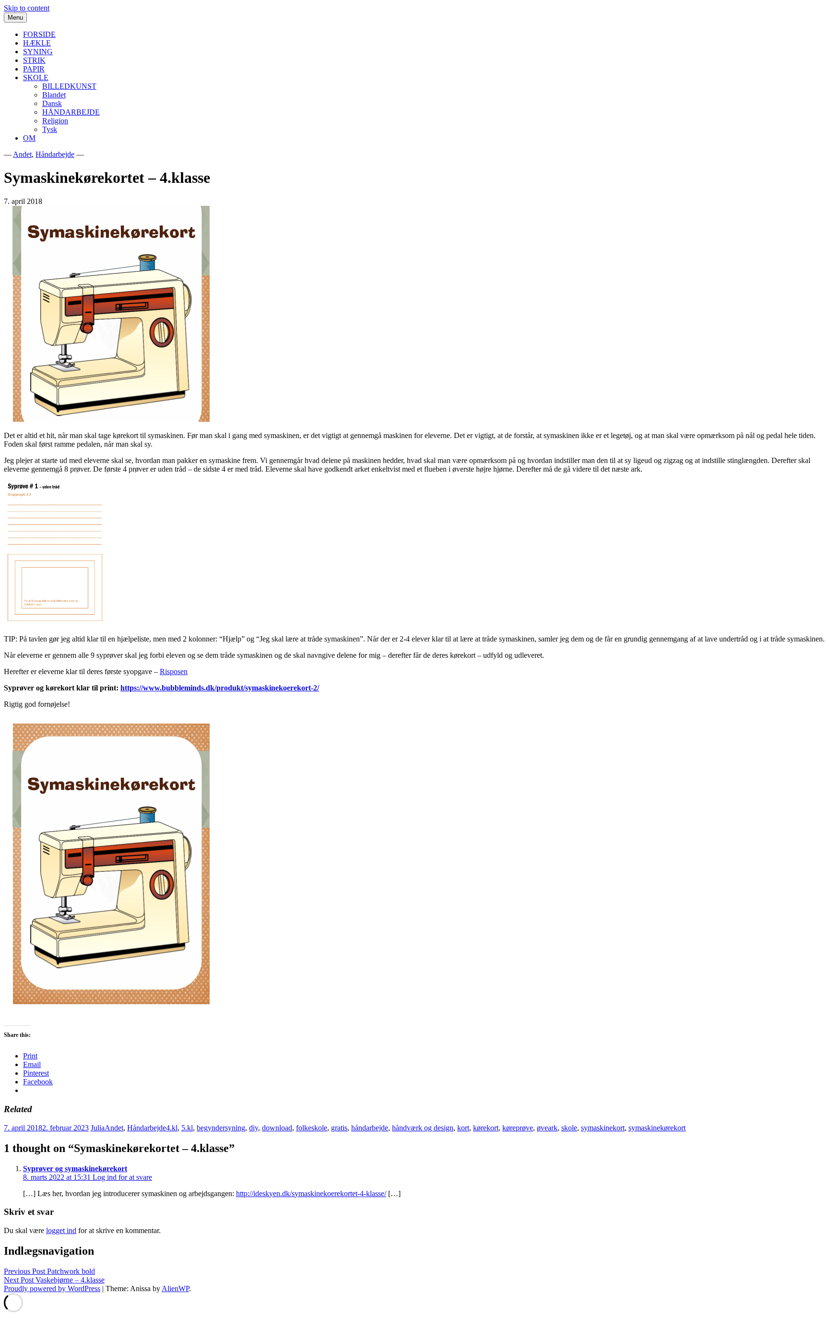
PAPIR (34, 69)
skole (569, 1128)
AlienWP (175, 1288)
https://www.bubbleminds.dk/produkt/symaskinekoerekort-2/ (219, 688)
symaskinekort (603, 1128)
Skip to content (26, 8)
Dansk (52, 103)
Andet (22, 154)
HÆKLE (37, 43)
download (277, 1128)
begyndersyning (221, 1128)
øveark (547, 1128)
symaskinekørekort (657, 1128)
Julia (98, 1128)
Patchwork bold (49, 1271)
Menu (15, 17)
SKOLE (35, 77)
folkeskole (311, 1128)
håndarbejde (369, 1128)
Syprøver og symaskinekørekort (75, 1168)
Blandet (54, 95)
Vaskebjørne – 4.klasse (54, 1280)
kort (463, 1128)
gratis (339, 1128)
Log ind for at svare (122, 1177)
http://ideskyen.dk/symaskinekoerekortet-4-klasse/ (311, 1193)
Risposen (174, 671)
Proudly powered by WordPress (52, 1288)
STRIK (34, 60)
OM (29, 138)
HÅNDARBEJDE (71, 112)
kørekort (485, 1128)
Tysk (49, 129)
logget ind (61, 1230)
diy (253, 1128)
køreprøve (517, 1128)
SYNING (38, 51)
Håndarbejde (55, 154)
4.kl (172, 1128)
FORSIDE (39, 34)
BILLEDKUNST (69, 86)
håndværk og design (422, 1128)
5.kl (187, 1128)
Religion (55, 121)
